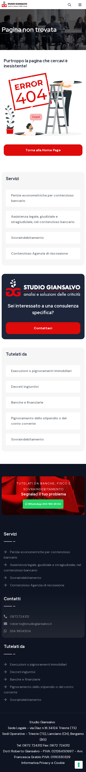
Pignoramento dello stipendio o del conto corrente (39, 421)
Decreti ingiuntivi (25, 386)
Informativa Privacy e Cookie (43, 763)
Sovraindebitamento (27, 237)
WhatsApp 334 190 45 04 (44, 504)
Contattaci (43, 328)
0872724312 (19, 616)
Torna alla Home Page (43, 150)
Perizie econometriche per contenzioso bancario (42, 198)
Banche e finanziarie (27, 402)
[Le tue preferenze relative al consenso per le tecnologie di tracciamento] (79, 765)
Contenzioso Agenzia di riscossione (39, 253)
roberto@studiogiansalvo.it (30, 624)
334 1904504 (20, 631)
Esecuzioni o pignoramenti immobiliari (41, 371)
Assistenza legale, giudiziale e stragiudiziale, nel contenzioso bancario (43, 219)
